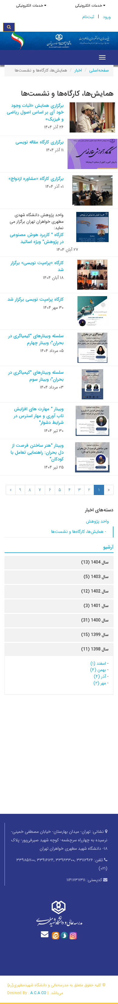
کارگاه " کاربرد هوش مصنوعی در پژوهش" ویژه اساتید (37, 238)
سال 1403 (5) (96, 577)
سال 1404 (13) (95, 562)
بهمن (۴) (98, 670)
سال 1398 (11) (95, 649)
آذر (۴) (100, 676)
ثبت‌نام (88, 17)
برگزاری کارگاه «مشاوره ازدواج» (36, 178)
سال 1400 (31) (95, 620)
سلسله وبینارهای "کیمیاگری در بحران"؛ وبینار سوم (36, 376)
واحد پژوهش (97, 521)
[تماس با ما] (46, 934)
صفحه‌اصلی (99, 70)
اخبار (78, 70)
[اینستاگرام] (73, 935)
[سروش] (64, 935)
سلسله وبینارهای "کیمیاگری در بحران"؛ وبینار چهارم (36, 339)
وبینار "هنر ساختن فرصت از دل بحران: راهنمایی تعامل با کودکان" (37, 452)
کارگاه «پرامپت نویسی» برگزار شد (37, 266)
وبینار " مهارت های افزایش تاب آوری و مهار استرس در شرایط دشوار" (39, 415)
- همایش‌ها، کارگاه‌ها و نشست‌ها (78, 531)
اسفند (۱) (98, 663)
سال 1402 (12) (95, 591)
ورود (107, 17)
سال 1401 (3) (96, 606)
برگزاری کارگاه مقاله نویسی (39, 142)
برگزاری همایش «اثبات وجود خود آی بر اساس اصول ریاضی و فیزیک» (35, 112)
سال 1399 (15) (95, 634)
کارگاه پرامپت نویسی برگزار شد (36, 299)
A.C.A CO (38, 993)
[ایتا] (55, 935)
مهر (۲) (99, 683)
